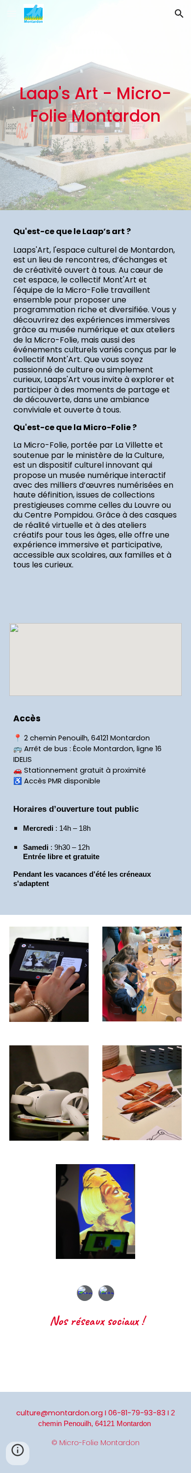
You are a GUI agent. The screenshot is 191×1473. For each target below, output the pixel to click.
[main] (95, 105)
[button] (12, 13)
